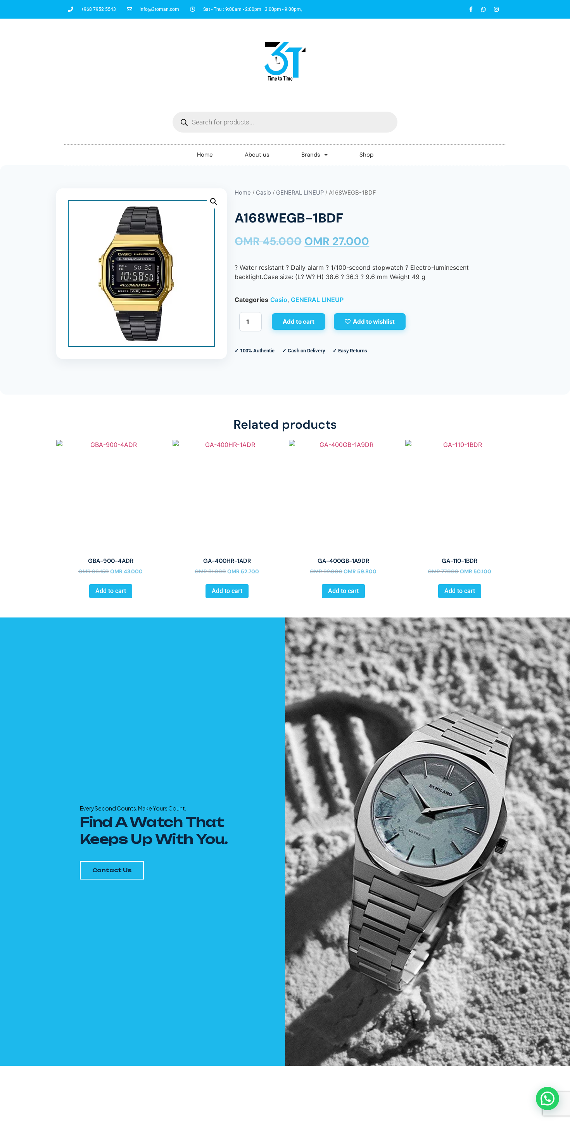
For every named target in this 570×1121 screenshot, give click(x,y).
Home (205, 155)
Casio (263, 192)
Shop (366, 155)
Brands (310, 155)
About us (257, 155)
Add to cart (298, 321)
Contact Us (112, 870)
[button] (214, 202)
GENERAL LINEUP (300, 192)
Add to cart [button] (110, 591)
